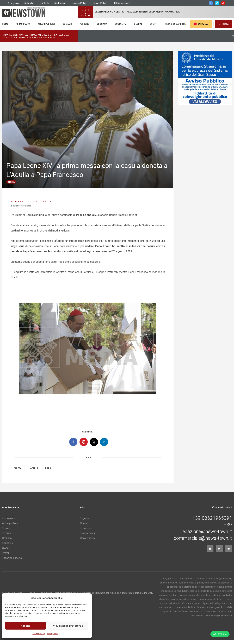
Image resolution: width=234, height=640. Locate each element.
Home (5, 24)
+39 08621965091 (212, 518)
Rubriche (29, 3)
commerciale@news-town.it (203, 538)
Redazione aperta (175, 24)
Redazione (60, 3)
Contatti (44, 3)
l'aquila (33, 468)
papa (48, 468)
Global (138, 24)
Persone (84, 24)
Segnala (14, 3)
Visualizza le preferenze (68, 625)
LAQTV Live (203, 24)
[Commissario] (205, 78)
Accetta (25, 625)
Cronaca (102, 24)
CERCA (225, 24)
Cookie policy (87, 538)
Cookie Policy (39, 633)
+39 (228, 525)
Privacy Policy (53, 633)
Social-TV (120, 24)
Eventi (153, 24)
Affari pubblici (46, 24)
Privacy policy (87, 533)
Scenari (67, 24)
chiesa (18, 468)
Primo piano (23, 24)
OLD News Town (121, 3)
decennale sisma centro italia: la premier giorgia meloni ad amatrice (137, 11)
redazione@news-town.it (206, 531)
